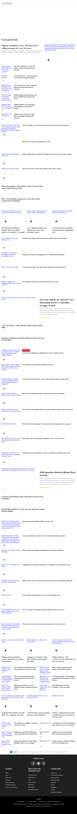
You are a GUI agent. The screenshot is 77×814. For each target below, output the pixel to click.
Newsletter (53, 787)
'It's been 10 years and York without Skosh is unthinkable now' (62, 230)
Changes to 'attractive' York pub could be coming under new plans (37, 659)
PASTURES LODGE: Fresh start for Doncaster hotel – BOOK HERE (24, 510)
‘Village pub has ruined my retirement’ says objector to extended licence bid (46, 565)
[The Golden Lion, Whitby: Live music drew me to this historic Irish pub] (7, 726)
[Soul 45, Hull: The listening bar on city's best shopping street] (11, 600)
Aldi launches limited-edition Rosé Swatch (57, 474)
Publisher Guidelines (56, 792)
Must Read (31, 784)
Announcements (32, 775)
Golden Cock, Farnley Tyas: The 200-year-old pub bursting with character (24, 116)
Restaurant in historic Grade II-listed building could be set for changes (25, 742)
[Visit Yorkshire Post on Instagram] (38, 763)
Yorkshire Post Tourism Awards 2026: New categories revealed (13, 714)
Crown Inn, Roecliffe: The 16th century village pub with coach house (44, 267)
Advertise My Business (57, 775)
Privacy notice (42, 801)
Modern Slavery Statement (54, 801)
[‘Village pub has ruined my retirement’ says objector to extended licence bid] (11, 570)
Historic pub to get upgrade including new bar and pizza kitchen (42, 550)
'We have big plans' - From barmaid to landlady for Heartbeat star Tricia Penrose (63, 678)
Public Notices (32, 782)
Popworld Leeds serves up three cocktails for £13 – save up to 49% (43, 438)
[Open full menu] (3, 3)
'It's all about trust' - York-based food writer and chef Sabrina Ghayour (25, 77)
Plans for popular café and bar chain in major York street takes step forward (22, 187)
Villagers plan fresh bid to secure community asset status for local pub (12, 659)
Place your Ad (54, 777)
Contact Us (54, 773)
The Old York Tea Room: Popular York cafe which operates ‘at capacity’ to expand (13, 230)
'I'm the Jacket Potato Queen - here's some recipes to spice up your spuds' (45, 379)
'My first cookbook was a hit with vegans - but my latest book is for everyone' (24, 68)
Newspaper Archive (33, 789)
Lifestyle (8, 780)
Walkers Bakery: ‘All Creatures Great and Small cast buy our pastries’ (63, 659)
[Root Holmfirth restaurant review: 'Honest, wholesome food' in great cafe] (63, 702)
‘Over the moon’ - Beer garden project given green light (22, 326)
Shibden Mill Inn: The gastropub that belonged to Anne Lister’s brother (24, 106)
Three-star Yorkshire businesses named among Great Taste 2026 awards (24, 678)
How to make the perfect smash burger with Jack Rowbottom (62, 668)
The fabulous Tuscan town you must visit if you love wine (40, 281)
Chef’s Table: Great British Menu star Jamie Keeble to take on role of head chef (47, 409)
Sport (7, 775)
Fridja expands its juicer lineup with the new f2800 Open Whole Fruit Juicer (25, 97)
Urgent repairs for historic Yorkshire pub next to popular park (63, 742)
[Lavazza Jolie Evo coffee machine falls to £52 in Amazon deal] (11, 370)
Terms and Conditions (32, 801)
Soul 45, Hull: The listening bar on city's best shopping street (41, 595)
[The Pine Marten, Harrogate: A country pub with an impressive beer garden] (11, 429)
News (7, 773)
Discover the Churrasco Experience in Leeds (36, 141)
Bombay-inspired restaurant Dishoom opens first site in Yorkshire (23, 339)
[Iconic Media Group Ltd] (38, 799)
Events (52, 785)
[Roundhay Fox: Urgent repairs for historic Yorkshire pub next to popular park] (45, 744)
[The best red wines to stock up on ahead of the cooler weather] (11, 174)
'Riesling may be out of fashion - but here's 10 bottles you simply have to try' (46, 453)
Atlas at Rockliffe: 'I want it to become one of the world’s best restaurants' (45, 125)
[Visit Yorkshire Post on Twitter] (44, 763)
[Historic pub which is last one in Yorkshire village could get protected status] (7, 688)
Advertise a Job (55, 780)
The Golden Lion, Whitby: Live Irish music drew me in (25, 724)
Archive (53, 790)
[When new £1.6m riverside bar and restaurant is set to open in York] (11, 629)
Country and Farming (11, 787)
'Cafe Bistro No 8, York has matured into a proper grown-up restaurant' (63, 724)
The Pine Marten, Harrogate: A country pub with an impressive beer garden (46, 424)
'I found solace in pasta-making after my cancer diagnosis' (38, 714)
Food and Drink (10, 782)
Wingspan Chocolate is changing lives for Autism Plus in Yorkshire (43, 254)
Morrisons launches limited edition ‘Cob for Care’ (38, 521)
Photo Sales (31, 787)
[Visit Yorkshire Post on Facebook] (33, 763)
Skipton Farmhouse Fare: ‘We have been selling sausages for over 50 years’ (20, 46)
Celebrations (31, 777)
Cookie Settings (21, 801)
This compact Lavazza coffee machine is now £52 (37, 364)
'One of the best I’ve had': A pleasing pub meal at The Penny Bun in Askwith (25, 87)
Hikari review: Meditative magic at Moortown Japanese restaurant (43, 393)
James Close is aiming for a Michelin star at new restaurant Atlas (42, 353)
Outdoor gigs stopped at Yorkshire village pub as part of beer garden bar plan (47, 154)
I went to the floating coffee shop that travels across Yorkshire (22, 498)
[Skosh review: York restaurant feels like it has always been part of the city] (63, 217)
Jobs (29, 780)
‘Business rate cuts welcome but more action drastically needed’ (62, 733)
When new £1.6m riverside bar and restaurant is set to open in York (43, 624)
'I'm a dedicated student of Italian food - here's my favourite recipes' (36, 230)
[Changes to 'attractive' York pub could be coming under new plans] (38, 646)
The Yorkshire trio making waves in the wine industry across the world (25, 668)
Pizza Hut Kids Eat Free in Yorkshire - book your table (61, 686)
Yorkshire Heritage (11, 785)
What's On (8, 777)
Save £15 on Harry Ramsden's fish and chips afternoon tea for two (43, 609)
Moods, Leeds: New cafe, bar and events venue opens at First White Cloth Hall (47, 580)
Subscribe (53, 782)
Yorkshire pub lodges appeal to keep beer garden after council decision (44, 238)
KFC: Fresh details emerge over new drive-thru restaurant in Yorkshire (21, 200)
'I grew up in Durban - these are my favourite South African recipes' (44, 536)
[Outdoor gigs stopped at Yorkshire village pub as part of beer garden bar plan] (11, 159)
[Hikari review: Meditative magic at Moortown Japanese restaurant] (11, 399)
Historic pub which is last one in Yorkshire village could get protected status (25, 687)
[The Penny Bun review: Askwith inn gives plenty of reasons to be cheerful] (7, 88)
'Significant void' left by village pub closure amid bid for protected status (25, 733)
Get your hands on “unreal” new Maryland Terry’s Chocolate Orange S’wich (57, 302)
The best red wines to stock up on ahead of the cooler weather (41, 168)
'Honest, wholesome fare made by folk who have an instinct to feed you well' (63, 715)
